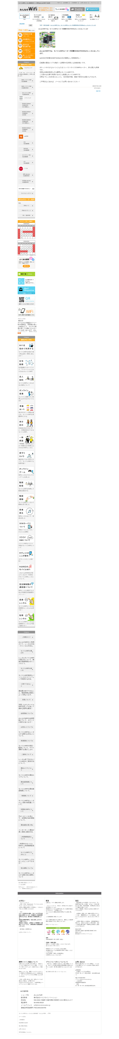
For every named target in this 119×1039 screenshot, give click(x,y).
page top (98, 90)
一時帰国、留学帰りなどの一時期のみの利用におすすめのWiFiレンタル (26, 445)
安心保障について (26, 868)
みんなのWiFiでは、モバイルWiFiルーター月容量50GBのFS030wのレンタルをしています (73, 25)
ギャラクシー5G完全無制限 (26, 155)
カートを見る (22, 1016)
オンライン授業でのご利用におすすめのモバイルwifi (26, 399)
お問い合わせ (84, 2)
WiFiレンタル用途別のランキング (80, 20)
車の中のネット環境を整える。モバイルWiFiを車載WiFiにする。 (26, 414)
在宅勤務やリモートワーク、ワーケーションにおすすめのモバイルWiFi (26, 369)
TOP (58, 2)
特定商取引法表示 (23, 1022)
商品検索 (22, 23)
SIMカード (26, 205)
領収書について (26, 795)
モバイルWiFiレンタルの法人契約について (26, 384)
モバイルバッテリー (26, 193)
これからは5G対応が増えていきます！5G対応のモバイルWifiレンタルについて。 (26, 575)
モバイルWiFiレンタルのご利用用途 (38, 20)
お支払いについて (26, 727)
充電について (26, 699)
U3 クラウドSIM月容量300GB (26, 93)
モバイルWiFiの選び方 (26, 652)
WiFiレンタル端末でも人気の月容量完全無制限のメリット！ (26, 592)
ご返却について (26, 754)
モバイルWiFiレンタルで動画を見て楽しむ (26, 503)
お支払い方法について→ (25, 932)
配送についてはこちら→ (52, 924)
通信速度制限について (26, 783)
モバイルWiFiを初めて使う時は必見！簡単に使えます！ (26, 353)
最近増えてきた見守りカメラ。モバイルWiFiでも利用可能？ (26, 461)
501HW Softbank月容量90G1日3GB (26, 113)
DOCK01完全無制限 (26, 149)
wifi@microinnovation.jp (25, 982)
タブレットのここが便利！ (25, 560)
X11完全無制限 (26, 142)
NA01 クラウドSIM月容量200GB (26, 87)
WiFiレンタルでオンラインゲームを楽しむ (26, 476)
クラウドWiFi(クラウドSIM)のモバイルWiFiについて (26, 545)
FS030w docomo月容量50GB (26, 181)
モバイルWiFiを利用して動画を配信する (26, 489)
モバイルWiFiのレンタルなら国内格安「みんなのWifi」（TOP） (35, 1013)
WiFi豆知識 (46, 25)
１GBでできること (26, 685)
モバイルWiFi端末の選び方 (53, 20)
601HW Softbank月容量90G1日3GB (26, 129)
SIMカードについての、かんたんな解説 (26, 530)
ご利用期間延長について (26, 837)
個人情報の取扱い (23, 1026)
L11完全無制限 (26, 162)
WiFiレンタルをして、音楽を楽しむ (26, 517)
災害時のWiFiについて (26, 810)
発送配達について (26, 740)
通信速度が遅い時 (26, 825)
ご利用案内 (74, 2)
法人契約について (94, 19)
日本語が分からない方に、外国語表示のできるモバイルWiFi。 (26, 430)
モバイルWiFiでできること (26, 853)
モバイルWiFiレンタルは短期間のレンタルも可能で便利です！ (26, 623)
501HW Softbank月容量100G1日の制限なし (26, 105)
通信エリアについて (26, 769)
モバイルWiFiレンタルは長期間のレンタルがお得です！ (26, 608)
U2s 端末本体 (26, 215)
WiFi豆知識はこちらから (25, 1032)
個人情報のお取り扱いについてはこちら (56, 971)
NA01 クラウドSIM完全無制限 (26, 80)
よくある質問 (22, 884)
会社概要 (65, 2)
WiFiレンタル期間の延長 (67, 20)
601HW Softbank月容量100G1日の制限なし (26, 121)
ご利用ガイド (26, 637)
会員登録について (26, 713)
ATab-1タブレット (26, 210)
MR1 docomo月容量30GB (26, 175)
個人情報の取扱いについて (25, 882)
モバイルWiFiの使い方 (26, 669)
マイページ (94, 2)
